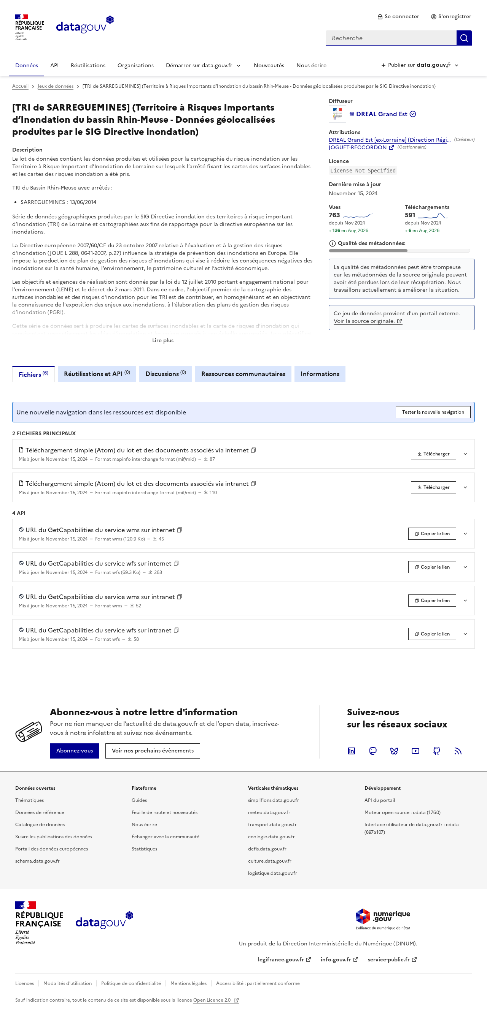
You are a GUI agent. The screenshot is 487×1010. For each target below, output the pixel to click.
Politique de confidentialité (131, 983)
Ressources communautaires (243, 373)
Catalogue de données (40, 824)
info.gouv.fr (336, 960)
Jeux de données (55, 86)
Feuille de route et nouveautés (164, 812)
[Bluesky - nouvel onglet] (394, 751)
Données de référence (39, 812)
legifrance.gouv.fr (281, 960)
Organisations (136, 66)
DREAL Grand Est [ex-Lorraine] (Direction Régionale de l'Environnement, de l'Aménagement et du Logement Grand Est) (390, 140)
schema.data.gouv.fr (37, 861)
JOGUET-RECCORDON (358, 148)
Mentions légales (188, 983)
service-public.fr (389, 960)
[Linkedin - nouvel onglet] (351, 751)
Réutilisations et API (97, 373)
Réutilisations (88, 66)
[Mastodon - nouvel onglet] (372, 751)
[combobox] (399, 38)
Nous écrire (311, 66)
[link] (398, 16)
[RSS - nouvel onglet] (458, 751)
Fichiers (33, 374)
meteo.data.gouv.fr (269, 812)
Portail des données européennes (51, 849)
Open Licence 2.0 (212, 1000)
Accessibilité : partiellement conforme (258, 983)
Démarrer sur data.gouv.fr (199, 66)
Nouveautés (269, 66)
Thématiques (29, 800)
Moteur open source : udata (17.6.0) (402, 812)
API (54, 66)
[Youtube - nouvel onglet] (415, 751)
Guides (139, 800)
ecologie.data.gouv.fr (271, 836)
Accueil (20, 86)
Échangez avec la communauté (165, 836)
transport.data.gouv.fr (272, 824)
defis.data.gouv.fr (267, 849)
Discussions (165, 373)
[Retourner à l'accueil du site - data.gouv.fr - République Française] (104, 923)
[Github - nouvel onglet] (436, 751)
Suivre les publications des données (53, 836)
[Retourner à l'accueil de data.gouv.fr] (85, 26)
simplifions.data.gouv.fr (273, 800)
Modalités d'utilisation (67, 983)
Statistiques (144, 849)
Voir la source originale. (364, 321)
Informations (320, 373)
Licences (24, 983)
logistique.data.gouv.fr (272, 873)
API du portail (379, 800)
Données (26, 66)
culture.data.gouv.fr (269, 861)
